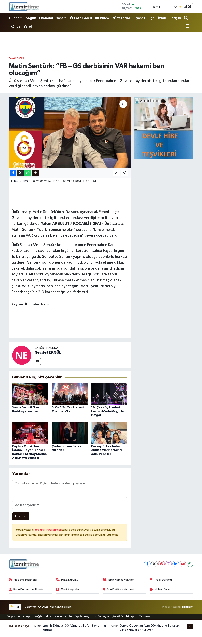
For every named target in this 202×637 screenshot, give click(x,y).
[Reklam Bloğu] (163, 128)
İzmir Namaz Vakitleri (121, 579)
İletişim (175, 18)
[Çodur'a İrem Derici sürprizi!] (70, 432)
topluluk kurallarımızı (48, 529)
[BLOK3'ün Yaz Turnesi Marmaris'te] (70, 394)
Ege (152, 18)
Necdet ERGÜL (22, 181)
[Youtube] (183, 564)
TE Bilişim (187, 606)
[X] (154, 564)
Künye (15, 26)
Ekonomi (46, 18)
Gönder (21, 516)
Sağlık (31, 18)
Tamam (144, 616)
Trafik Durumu (163, 579)
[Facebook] (147, 564)
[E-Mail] (38, 361)
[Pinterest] (161, 564)
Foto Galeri (83, 18)
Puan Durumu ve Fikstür (28, 589)
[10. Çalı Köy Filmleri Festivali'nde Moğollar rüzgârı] (109, 394)
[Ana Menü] (187, 26)
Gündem (15, 18)
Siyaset (139, 18)
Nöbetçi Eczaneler (25, 579)
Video (104, 18)
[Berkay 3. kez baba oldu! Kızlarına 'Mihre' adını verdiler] (109, 432)
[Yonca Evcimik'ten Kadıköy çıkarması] (30, 394)
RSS (17, 606)
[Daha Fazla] (35, 173)
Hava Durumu (69, 579)
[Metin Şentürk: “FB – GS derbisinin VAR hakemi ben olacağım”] (70, 132)
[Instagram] (168, 564)
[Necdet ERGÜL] (21, 355)
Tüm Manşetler (70, 589)
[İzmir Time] (24, 6)
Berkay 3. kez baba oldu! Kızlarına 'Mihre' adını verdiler (107, 450)
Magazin (16, 58)
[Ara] (186, 18)
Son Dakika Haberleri (120, 589)
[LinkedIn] (175, 564)
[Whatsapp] (190, 564)
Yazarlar (123, 18)
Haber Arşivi (162, 589)
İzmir (162, 18)
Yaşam (61, 18)
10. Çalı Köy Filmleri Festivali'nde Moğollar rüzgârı (108, 411)
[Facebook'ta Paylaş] (13, 173)
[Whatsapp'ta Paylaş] (27, 173)
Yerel (28, 26)
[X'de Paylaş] (20, 173)
